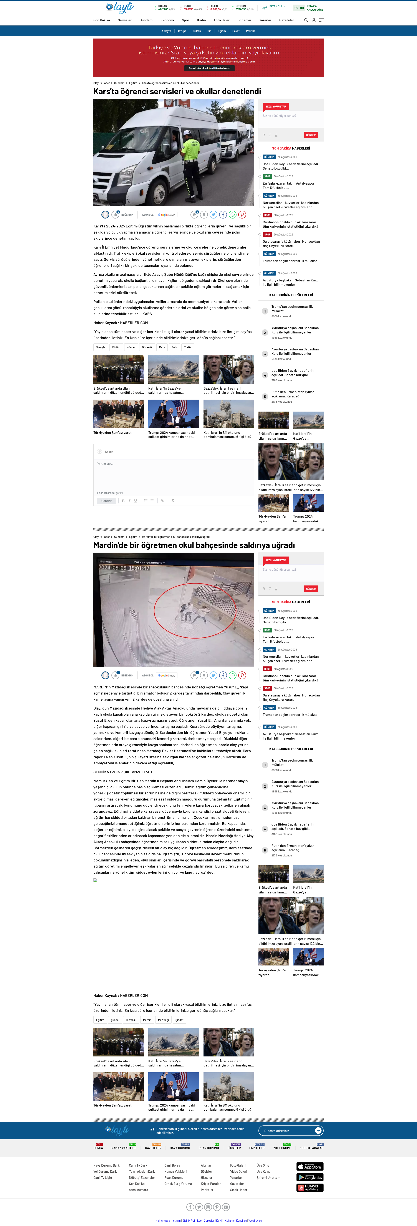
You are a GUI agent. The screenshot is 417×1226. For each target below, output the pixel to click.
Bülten (197, 31)
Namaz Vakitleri (123, 1146)
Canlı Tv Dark (138, 1165)
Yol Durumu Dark (105, 1171)
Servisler (125, 20)
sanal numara (138, 1190)
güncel (131, 347)
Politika (250, 31)
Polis (174, 347)
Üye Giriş (263, 1165)
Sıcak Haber (238, 1190)
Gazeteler (286, 20)
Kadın (201, 20)
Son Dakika (101, 20)
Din (209, 31)
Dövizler (206, 1171)
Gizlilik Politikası (192, 1220)
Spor (185, 20)
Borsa (98, 1146)
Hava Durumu (180, 1146)
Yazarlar (265, 20)
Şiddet (179, 1020)
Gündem (146, 20)
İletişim (176, 1220)
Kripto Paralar (312, 1146)
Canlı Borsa (172, 1165)
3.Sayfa (166, 31)
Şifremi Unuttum (268, 1177)
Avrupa (182, 31)
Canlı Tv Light (102, 1177)
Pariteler (257, 1146)
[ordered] (146, 500)
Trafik (187, 347)
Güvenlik (147, 347)
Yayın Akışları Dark (142, 1171)
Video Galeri (238, 1171)
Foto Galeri (222, 20)
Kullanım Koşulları (236, 1220)
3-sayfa (101, 347)
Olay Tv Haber (101, 83)
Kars (162, 347)
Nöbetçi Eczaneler (142, 1177)
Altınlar (206, 1165)
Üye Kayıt (263, 1171)
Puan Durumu (209, 1146)
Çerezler (209, 1220)
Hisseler (234, 1146)
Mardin (147, 1020)
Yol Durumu (282, 1146)
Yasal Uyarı (255, 1220)
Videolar (244, 20)
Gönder (106, 501)
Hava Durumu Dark (106, 1165)
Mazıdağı (163, 1020)
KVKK (219, 1220)
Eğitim (222, 31)
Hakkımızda (163, 1220)
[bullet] (152, 500)
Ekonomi (167, 20)
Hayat (236, 31)
